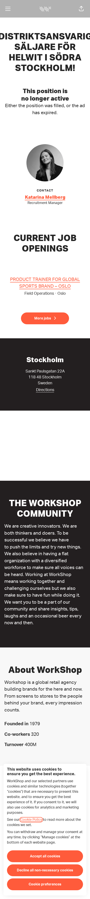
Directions (45, 390)
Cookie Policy (31, 819)
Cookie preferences (45, 884)
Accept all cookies (45, 856)
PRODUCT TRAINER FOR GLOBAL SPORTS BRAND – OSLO (45, 283)
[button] (81, 9)
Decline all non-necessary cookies (45, 870)
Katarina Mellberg (45, 197)
